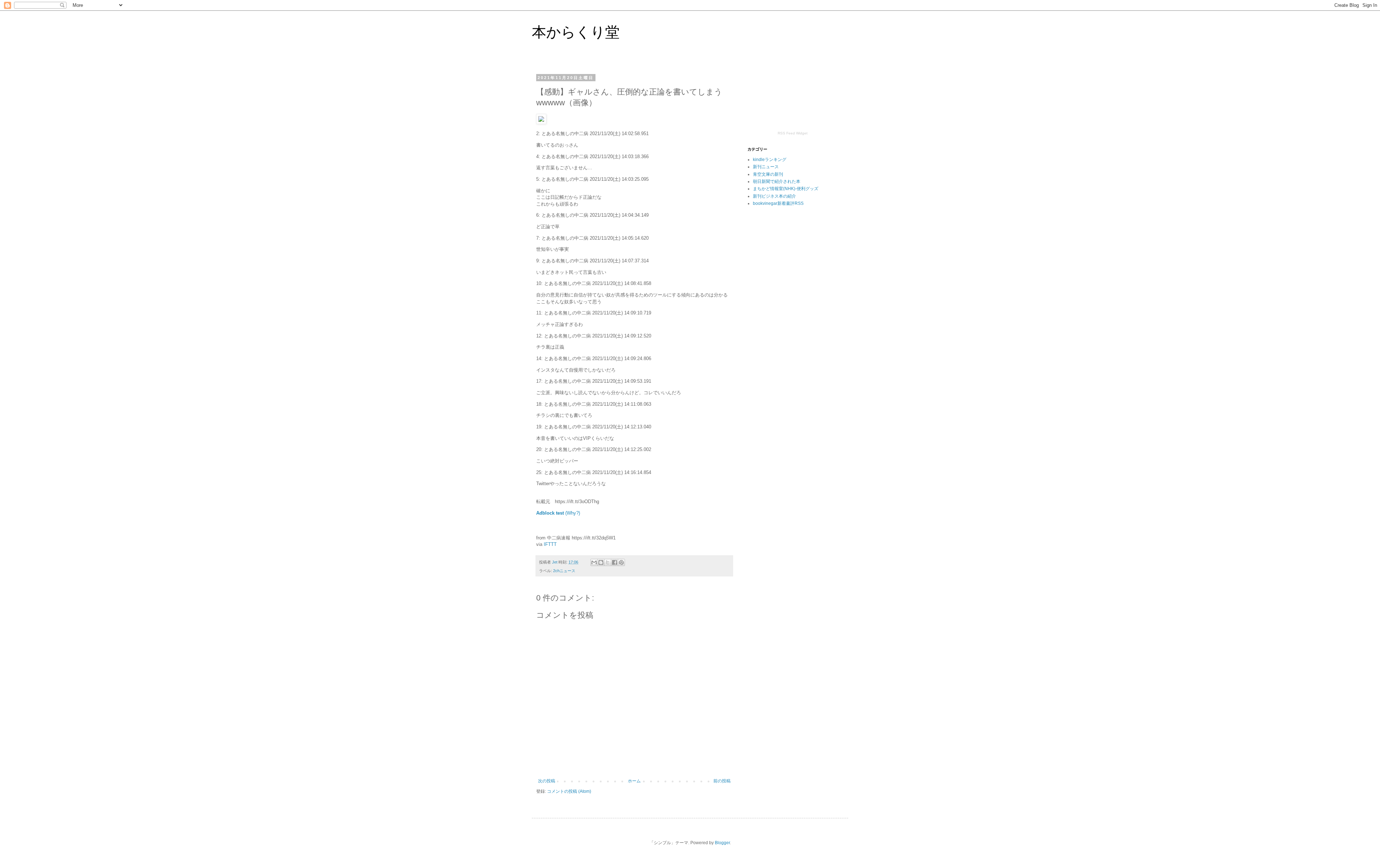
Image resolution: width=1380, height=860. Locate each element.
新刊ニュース (766, 166)
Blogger (722, 842)
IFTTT (550, 544)
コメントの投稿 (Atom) (569, 791)
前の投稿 (722, 780)
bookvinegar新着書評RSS (778, 203)
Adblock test (550, 513)
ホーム (634, 780)
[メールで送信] (594, 562)
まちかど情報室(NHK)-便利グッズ (785, 188)
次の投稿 (546, 780)
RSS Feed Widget (793, 133)
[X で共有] (607, 562)
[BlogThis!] (600, 562)
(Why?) (572, 513)
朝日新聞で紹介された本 (776, 181)
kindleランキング (769, 159)
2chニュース (564, 571)
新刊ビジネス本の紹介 (774, 196)
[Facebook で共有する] (614, 562)
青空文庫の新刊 (768, 174)
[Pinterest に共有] (621, 562)
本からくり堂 (576, 32)
